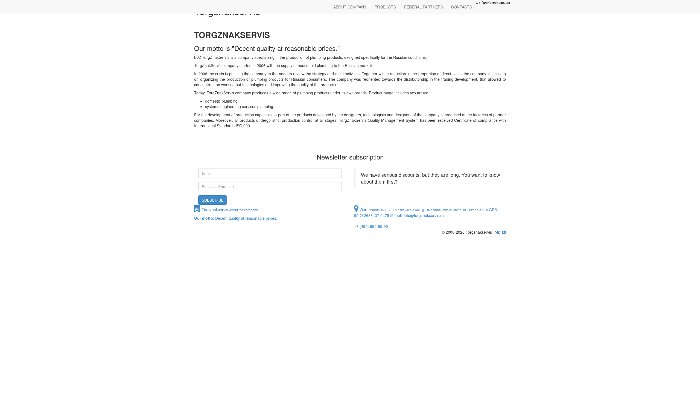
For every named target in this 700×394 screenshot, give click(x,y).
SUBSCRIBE (212, 200)
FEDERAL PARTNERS (423, 7)
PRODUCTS (385, 7)
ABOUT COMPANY (349, 7)
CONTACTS (461, 7)
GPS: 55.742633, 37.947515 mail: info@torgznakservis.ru (426, 218)
